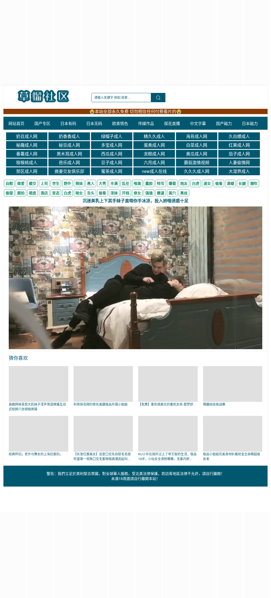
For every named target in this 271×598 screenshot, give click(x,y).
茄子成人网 (239, 154)
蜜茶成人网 (111, 171)
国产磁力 (224, 123)
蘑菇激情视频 (196, 162)
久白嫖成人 (239, 136)
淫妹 (114, 192)
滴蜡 (230, 183)
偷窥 (9, 192)
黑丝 (184, 192)
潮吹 (254, 183)
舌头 (90, 192)
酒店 (44, 192)
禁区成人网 (26, 171)
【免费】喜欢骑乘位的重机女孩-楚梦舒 (165, 404)
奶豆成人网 (26, 136)
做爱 (21, 183)
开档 (125, 192)
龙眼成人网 (154, 154)
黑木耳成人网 (69, 154)
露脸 (149, 183)
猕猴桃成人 (26, 162)
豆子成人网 (111, 162)
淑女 (207, 183)
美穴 (172, 192)
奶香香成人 (69, 136)
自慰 (9, 183)
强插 (149, 192)
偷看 (219, 183)
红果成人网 (239, 145)
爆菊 (172, 183)
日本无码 (94, 123)
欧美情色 (120, 123)
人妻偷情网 (239, 162)
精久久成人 (154, 136)
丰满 (114, 183)
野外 (67, 183)
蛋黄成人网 (154, 145)
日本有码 (68, 123)
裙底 (32, 192)
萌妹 (79, 183)
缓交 (32, 183)
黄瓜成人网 (196, 154)
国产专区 (42, 123)
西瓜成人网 (111, 154)
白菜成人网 (196, 145)
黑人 (90, 183)
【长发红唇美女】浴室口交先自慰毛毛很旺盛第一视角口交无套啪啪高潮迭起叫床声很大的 (102, 459)
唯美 (137, 183)
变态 (56, 192)
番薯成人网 (26, 154)
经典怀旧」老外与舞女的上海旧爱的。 (36, 454)
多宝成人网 (111, 145)
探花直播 (172, 123)
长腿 (242, 183)
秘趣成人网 (26, 145)
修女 (137, 192)
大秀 (102, 183)
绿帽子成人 (111, 136)
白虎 (195, 183)
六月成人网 (154, 162)
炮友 (184, 183)
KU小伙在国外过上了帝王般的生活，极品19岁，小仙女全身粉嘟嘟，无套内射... (167, 456)
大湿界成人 (239, 171)
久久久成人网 (196, 171)
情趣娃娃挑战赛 (214, 404)
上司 (44, 183)
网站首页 (16, 123)
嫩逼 (160, 192)
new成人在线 (154, 171)
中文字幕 (198, 123)
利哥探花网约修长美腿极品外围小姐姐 (101, 404)
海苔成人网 (196, 136)
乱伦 (125, 183)
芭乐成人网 (69, 162)
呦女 (79, 192)
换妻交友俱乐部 (69, 171)
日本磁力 (250, 123)
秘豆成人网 (69, 145)
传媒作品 (146, 123)
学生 (56, 183)
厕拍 (21, 192)
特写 (160, 183)
